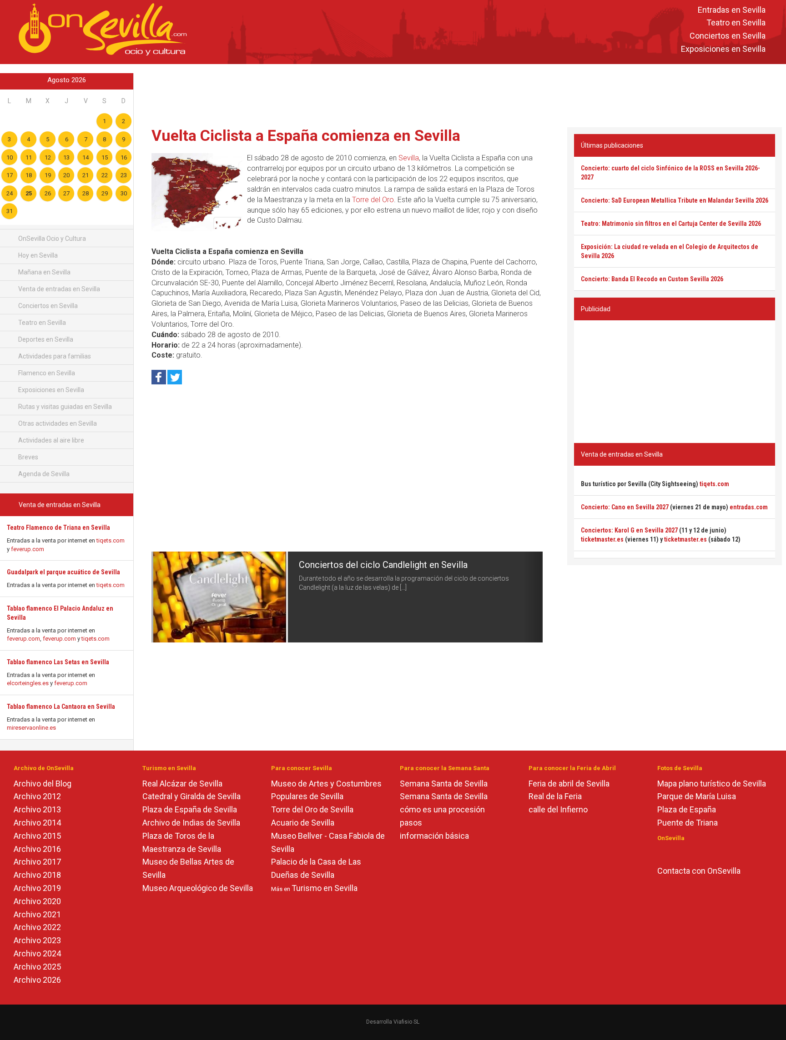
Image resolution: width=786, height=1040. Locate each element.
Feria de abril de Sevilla (569, 783)
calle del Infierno (558, 809)
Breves (27, 457)
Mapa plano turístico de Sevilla (711, 783)
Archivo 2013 (37, 809)
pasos (411, 822)
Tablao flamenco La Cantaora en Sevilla (61, 706)
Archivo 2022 (37, 927)
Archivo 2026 (37, 980)
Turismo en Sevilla (325, 888)
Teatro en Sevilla (736, 23)
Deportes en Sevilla (45, 339)
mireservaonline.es (31, 727)
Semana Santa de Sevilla (444, 783)
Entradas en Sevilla (732, 10)
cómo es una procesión (442, 809)
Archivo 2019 (37, 888)
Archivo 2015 (37, 836)
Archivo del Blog (42, 783)
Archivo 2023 (37, 940)
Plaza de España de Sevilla (189, 809)
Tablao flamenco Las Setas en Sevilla (58, 662)
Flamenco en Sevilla (46, 373)
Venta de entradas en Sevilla (58, 289)
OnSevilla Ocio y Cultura (51, 238)
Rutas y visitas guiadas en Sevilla (64, 406)
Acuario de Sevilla (302, 822)
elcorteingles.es (28, 683)
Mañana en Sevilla (44, 272)
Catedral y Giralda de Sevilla (191, 796)
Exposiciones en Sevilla (723, 49)
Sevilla (408, 158)
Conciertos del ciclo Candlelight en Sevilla (383, 564)
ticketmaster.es (602, 539)
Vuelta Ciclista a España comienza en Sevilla (305, 135)
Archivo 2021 (37, 914)
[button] (161, 597)
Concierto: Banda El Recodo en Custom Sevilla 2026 (652, 279)
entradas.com (749, 507)
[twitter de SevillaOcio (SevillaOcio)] (688, 853)
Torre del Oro (373, 199)
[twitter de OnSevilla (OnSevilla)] (674, 853)
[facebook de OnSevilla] (661, 853)
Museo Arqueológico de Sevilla (197, 888)
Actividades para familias (54, 356)
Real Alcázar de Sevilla (182, 783)
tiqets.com (110, 540)
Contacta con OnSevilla (699, 871)
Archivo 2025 (37, 966)
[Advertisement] (459, 93)
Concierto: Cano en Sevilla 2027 (625, 507)
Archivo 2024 (37, 953)
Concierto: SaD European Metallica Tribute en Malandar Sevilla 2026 (674, 200)
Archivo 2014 (37, 822)
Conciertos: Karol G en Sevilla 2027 (629, 530)
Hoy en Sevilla (37, 255)
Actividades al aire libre (50, 440)
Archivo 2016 (37, 849)
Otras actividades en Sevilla (57, 423)
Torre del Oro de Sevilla (312, 809)
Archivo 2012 (37, 796)
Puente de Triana (687, 822)
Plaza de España (686, 809)
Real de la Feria (555, 796)
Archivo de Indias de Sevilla (191, 822)
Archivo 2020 (37, 901)
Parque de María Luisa (696, 796)
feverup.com (27, 549)
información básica (434, 836)
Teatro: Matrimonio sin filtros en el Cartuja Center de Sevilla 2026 (671, 223)
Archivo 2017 (37, 861)
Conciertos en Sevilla (728, 36)
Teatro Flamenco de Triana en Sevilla (58, 527)
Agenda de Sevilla (43, 474)
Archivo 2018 (37, 875)
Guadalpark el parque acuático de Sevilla (63, 572)
